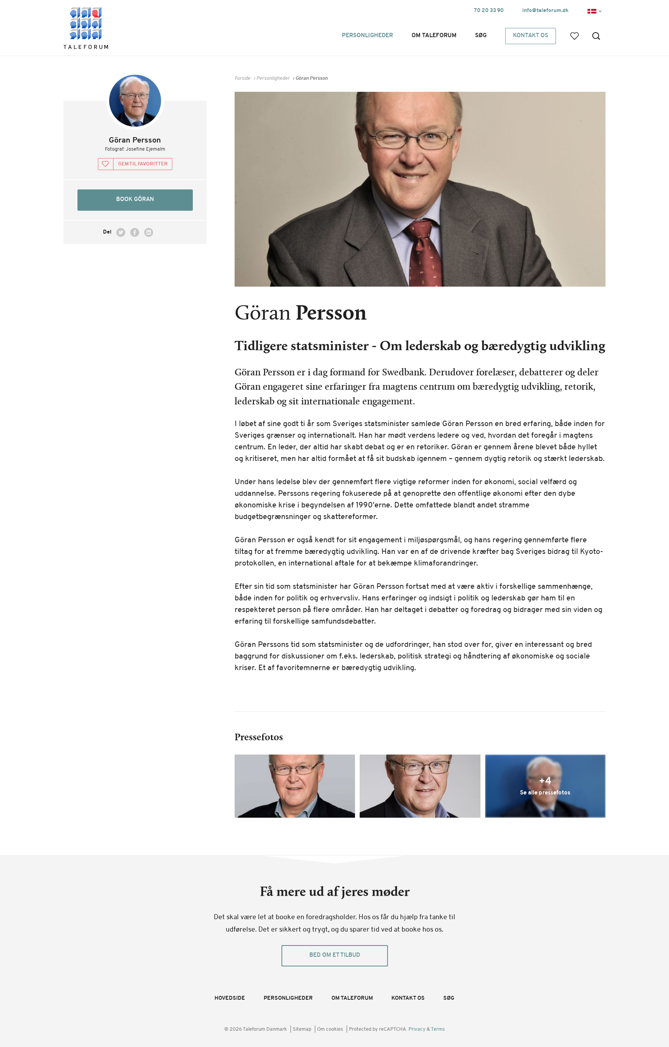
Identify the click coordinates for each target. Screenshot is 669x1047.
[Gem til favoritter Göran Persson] (135, 164)
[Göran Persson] (295, 786)
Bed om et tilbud (334, 955)
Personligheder (367, 36)
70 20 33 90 (489, 11)
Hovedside (229, 998)
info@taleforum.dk (545, 11)
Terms (438, 1029)
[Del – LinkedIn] (148, 232)
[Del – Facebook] (134, 232)
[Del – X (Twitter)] (120, 232)
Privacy (417, 1029)
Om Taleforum (434, 36)
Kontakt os (530, 36)
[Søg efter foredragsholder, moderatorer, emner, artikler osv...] (596, 35)
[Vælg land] (592, 10)
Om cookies (330, 1029)
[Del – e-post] (162, 232)
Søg (481, 36)
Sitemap (302, 1029)
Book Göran (135, 200)
